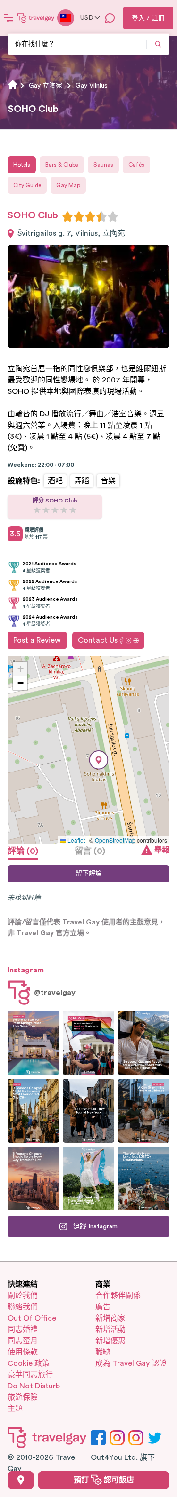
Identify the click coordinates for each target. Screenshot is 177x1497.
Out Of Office (32, 1318)
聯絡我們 (23, 1307)
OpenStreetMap (115, 840)
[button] (99, 760)
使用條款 (23, 1352)
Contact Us (98, 640)
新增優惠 (110, 1341)
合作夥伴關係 (118, 1295)
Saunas (103, 164)
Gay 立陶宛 (45, 85)
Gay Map (68, 185)
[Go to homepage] (36, 18)
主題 (15, 1408)
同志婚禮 (23, 1329)
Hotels (21, 164)
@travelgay (55, 992)
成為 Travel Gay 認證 (131, 1363)
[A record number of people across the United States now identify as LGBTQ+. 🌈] (88, 1043)
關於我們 (23, 1295)
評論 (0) (23, 851)
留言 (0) (90, 851)
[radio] (67, 216)
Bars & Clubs (61, 164)
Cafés (136, 164)
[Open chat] (110, 18)
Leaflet (75, 840)
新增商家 (110, 1318)
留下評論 (89, 873)
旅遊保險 (23, 1397)
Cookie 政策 (29, 1363)
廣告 (102, 1307)
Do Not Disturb (34, 1386)
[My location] (21, 1480)
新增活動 (110, 1329)
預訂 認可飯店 (104, 1480)
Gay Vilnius (92, 85)
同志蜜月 (23, 1341)
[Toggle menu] (8, 18)
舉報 (161, 850)
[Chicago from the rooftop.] (143, 1111)
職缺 (102, 1352)
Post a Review (37, 640)
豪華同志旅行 (30, 1374)
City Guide (27, 185)
